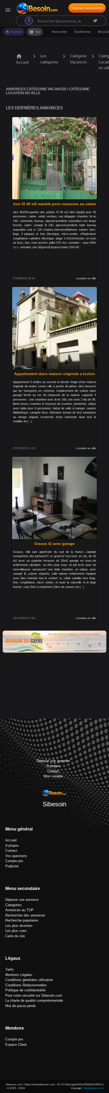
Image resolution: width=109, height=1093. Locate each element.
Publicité (12, 866)
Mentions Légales (18, 975)
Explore (13, 32)
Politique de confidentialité (25, 990)
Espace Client (16, 1045)
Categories (13, 905)
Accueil (22, 58)
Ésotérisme (82, 32)
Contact (53, 771)
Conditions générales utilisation (29, 980)
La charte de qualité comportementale (34, 1000)
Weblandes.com (93, 1088)
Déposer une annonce (87, 8)
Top (34, 32)
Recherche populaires (21, 920)
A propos (53, 766)
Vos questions (16, 856)
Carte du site (15, 936)
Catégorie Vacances (78, 59)
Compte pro (14, 861)
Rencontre (59, 32)
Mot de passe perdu (20, 1006)
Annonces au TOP (19, 910)
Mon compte (53, 776)
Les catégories (49, 59)
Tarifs (9, 969)
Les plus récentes (19, 926)
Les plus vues (16, 931)
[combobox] (52, 20)
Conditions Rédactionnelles (26, 985)
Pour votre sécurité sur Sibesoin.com (33, 995)
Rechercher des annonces (25, 915)
